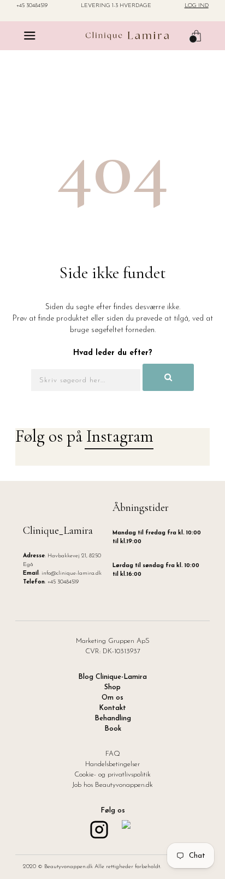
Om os (112, 698)
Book (112, 729)
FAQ (112, 754)
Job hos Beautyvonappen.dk (112, 785)
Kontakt (112, 708)
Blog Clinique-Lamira (112, 677)
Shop (112, 687)
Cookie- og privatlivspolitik (112, 775)
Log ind (197, 6)
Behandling (112, 718)
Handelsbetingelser (112, 764)
